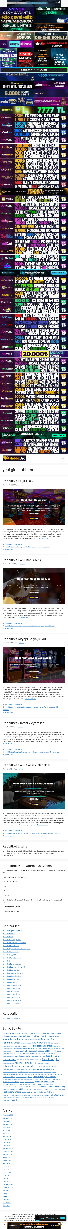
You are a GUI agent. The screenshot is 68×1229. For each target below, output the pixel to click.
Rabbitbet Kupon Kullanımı (12, 988)
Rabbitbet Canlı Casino (22, 1053)
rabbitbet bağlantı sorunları (32, 1048)
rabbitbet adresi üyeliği (26, 1043)
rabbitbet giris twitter (23, 1059)
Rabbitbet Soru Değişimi (11, 1003)
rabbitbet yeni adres (30, 1092)
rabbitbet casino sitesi (23, 1056)
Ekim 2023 (6, 1178)
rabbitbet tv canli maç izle (10, 1089)
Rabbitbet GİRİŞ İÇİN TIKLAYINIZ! (34, 70)
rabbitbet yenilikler (19, 1095)
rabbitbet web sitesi (60, 1089)
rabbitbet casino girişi (35, 1053)
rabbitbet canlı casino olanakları (16, 833)
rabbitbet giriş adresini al (8, 1063)
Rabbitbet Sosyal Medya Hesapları (13, 1087)
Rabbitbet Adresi (9, 934)
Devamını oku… (44, 538)
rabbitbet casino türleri (13, 547)
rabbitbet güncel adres (32, 1066)
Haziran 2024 (7, 1154)
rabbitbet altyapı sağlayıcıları (15, 707)
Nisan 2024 (7, 1160)
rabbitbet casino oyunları (48, 1053)
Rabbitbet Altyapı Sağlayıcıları (24, 639)
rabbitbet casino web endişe (38, 1056)
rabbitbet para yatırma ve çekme (27, 1082)
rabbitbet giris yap (35, 1059)
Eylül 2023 (6, 1181)
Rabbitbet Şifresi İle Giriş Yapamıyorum (16, 949)
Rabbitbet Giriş (8, 937)
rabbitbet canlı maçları (32, 626)
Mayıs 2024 (7, 1157)
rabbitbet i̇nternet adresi (37, 1072)
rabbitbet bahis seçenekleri (23, 1046)
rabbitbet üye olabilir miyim (22, 1097)
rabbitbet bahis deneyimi (8, 1046)
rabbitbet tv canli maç (57, 1087)
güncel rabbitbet (54, 1036)
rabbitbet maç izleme (9, 1077)
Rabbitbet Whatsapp (12, 1092)
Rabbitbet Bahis (41, 1042)
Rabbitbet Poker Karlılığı (11, 997)
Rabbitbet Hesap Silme (11, 991)
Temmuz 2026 (8, 1115)
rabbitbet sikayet (37, 1084)
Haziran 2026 (7, 1118)
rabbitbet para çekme (44, 1082)
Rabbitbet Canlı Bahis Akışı (22, 560)
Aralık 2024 (7, 1136)
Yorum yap (9, 549)
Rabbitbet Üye (28, 1095)
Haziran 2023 (7, 1191)
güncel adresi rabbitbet (37, 1036)
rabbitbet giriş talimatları (43, 1063)
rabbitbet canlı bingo (9, 1053)
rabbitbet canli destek (34, 1051)
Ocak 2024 (6, 1169)
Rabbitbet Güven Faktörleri (12, 976)
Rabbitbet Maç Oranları (11, 946)
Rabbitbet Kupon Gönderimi (12, 985)
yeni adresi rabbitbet (48, 1097)
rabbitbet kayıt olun (29, 547)
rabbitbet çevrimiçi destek (41, 1095)
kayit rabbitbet (10, 1039)
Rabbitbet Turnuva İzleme (12, 994)
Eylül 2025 (6, 1121)
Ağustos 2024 (8, 1148)
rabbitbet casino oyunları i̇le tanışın (38, 707)
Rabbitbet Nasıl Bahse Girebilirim (14, 943)
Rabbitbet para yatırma (11, 1082)
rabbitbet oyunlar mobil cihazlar (31, 1079)
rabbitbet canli (18, 1051)
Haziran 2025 (7, 1124)
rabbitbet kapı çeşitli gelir (50, 1072)
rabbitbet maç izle (56, 1074)
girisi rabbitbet (8, 1036)
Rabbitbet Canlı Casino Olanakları (27, 765)
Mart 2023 (6, 1200)
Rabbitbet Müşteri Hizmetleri (44, 1077)
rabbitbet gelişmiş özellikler (14, 752)
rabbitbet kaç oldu (34, 1074)
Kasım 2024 (7, 1139)
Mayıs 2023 (7, 1194)
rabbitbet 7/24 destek (35, 1039)
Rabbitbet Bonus (48, 1048)
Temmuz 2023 (8, 1188)
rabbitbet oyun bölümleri (17, 1079)
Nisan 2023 (7, 1197)
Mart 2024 (6, 1163)
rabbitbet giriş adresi (26, 1063)
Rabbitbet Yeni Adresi (47, 1092)
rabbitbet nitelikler (7, 1079)
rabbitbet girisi (9, 1059)
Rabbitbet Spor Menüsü (11, 970)
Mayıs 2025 (7, 1127)
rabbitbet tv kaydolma (37, 1089)
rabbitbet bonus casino (59, 1048)
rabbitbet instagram (25, 1072)
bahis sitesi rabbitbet (21, 1033)
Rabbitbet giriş (51, 1059)
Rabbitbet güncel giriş (49, 1066)
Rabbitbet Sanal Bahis (11, 952)
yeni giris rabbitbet (43, 547)
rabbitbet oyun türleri (56, 1079)
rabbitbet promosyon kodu (24, 1084)
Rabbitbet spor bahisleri (31, 1087)
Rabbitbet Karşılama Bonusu (13, 1000)
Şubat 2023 (7, 1203)
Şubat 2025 (7, 1130)
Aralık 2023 (7, 1172)
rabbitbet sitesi (48, 1084)
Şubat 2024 (7, 1166)
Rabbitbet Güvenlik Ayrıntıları (24, 723)
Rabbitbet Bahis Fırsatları (12, 964)
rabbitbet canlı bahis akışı (14, 626)
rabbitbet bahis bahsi (55, 1043)
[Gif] (34, 191)
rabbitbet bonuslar (7, 1051)
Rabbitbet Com (52, 1056)
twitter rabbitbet (35, 1097)
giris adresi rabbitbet (55, 1033)
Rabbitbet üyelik (57, 1095)
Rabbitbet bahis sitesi (42, 1046)
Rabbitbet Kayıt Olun (18, 481)
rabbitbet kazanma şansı (21, 1074)
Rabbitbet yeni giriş (8, 1095)
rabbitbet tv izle (25, 1089)
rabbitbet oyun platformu (44, 1079)
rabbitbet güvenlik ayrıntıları (35, 752)
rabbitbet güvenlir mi (45, 1069)
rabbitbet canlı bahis (53, 1051)
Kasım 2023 (7, 1175)
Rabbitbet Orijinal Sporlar (12, 979)
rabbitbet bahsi (56, 1046)
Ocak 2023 (6, 1206)
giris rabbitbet (20, 1036)
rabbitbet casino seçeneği (8, 1056)
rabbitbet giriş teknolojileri (38, 833)
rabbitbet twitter (49, 1089)
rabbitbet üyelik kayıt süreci (9, 1097)
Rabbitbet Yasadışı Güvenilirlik (13, 973)
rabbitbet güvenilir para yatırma (28, 1069)
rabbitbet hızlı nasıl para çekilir (10, 1072)
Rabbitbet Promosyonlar (13, 544)
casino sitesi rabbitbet (37, 1033)
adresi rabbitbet (8, 1033)
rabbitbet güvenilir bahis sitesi (11, 1069)
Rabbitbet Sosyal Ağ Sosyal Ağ (14, 967)
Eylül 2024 (6, 1145)
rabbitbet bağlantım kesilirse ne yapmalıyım (12, 1048)
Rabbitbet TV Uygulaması (12, 940)
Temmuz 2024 (8, 1151)
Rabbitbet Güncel (12, 1066)
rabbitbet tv (44, 1087)
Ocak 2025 (6, 1133)
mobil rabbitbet (24, 1039)
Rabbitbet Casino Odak (11, 982)
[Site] (34, 117)
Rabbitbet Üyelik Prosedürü (12, 931)
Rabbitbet (6, 961)
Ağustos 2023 (8, 1185)
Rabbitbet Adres (48, 1039)
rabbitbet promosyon (10, 1084)
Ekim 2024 (6, 1142)
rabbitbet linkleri (45, 1074)
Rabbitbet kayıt (9, 1074)
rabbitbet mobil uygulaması (24, 1077)
